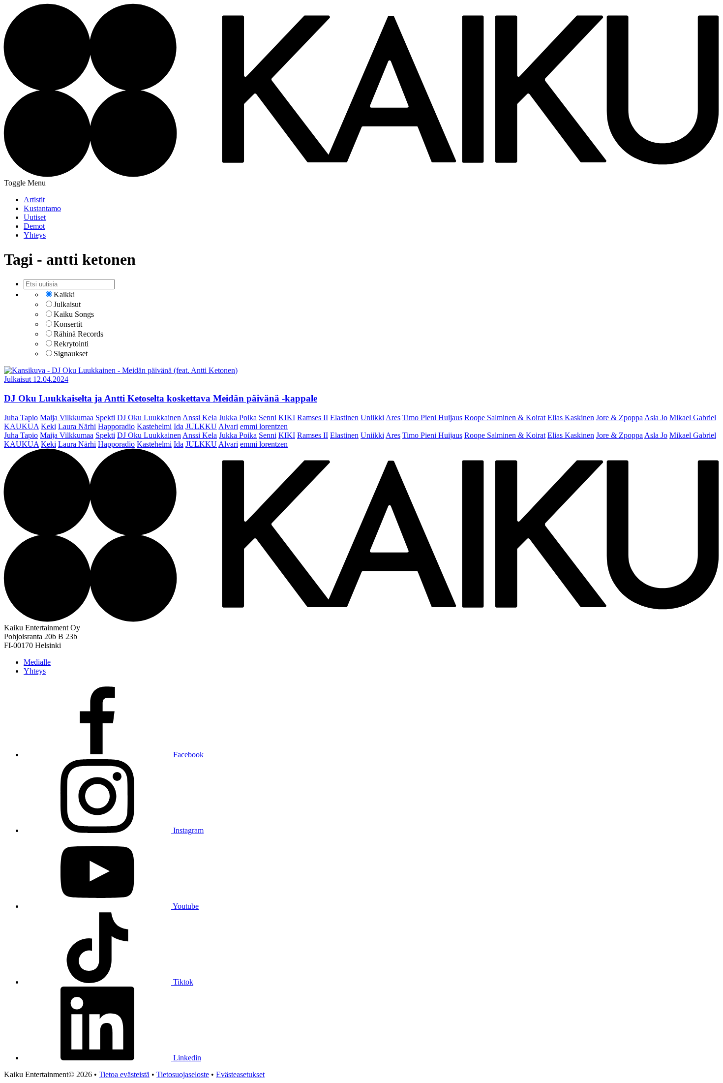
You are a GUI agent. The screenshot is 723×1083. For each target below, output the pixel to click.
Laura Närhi (77, 426)
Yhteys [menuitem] (35, 235)
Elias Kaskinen (570, 417)
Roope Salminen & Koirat (504, 417)
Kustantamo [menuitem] (42, 208)
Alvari (228, 426)
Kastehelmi (154, 426)
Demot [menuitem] (34, 226)
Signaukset (71, 353)
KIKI (286, 417)
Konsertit (68, 324)
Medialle (37, 662)
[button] (25, 183)
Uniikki (372, 417)
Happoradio (116, 426)
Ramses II (312, 417)
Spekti (105, 417)
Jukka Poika (238, 417)
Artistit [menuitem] (34, 199)
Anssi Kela (199, 417)
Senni (267, 417)
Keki (48, 426)
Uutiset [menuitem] (35, 217)
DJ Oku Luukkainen (149, 417)
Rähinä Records (78, 334)
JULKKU (201, 426)
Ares (393, 417)
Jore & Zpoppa (619, 417)
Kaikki (64, 294)
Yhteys (35, 671)
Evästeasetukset (240, 1074)
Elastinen (344, 417)
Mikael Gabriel (692, 417)
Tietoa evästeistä (124, 1074)
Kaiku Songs (74, 314)
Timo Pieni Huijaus (432, 417)
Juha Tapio (21, 417)
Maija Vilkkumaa (66, 417)
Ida (178, 426)
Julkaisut (67, 304)
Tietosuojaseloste (182, 1074)
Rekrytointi (71, 344)
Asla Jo (655, 417)
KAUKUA (21, 426)
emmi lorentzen (264, 426)
